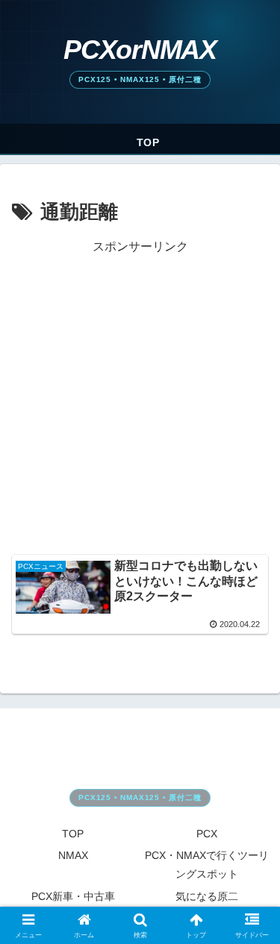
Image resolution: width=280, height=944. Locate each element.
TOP (73, 834)
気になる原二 (206, 896)
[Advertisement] (140, 398)
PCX (206, 834)
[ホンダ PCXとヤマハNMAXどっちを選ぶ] (140, 62)
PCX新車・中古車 (73, 896)
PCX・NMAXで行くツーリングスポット (207, 864)
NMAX (73, 855)
